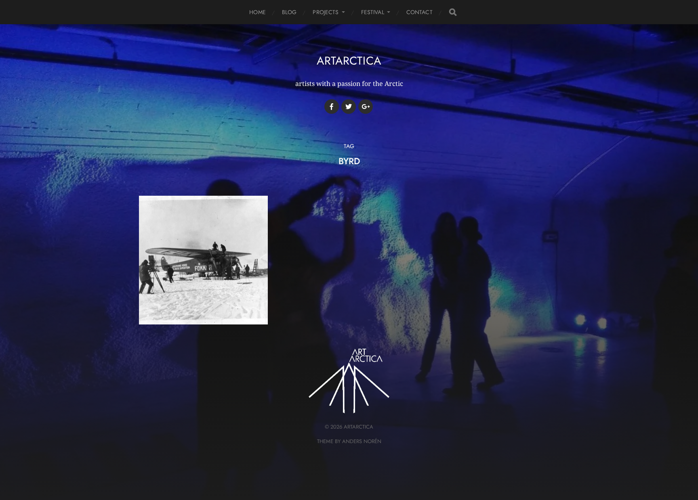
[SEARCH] (453, 12)
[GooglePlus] (365, 106)
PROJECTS (325, 12)
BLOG (289, 12)
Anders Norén (361, 441)
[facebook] (331, 106)
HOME (257, 12)
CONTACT (419, 12)
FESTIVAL (372, 12)
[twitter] (348, 106)
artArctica (349, 60)
